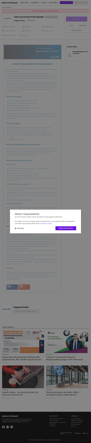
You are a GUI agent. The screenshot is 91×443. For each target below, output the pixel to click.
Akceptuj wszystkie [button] (66, 228)
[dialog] (45, 221)
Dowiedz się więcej (46, 223)
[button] (19, 228)
